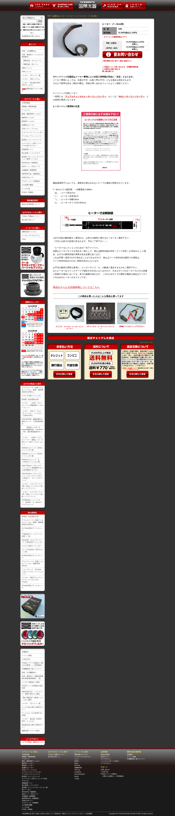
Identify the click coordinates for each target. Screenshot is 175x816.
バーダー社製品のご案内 (31, 682)
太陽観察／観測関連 (29, 170)
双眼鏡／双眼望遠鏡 (29, 106)
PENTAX (77, 765)
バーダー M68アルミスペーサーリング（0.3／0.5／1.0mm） (32, 580)
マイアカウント (106, 759)
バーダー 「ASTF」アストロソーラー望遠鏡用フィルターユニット (32, 405)
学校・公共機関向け (29, 51)
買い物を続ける (108, 71)
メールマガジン (106, 763)
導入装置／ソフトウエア (31, 153)
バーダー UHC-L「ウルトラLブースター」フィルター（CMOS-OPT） (32, 413)
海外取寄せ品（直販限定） (31, 174)
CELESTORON (79, 774)
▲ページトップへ (146, 342)
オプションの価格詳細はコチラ (115, 37)
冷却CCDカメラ (28, 177)
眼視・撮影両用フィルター (31, 114)
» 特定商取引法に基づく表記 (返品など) (116, 61)
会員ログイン (105, 756)
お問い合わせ (105, 769)
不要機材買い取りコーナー (31, 669)
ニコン (76, 759)
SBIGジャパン (27, 68)
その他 (76, 778)
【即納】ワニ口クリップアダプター (131, 326)
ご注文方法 (26, 659)
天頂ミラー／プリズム (30, 129)
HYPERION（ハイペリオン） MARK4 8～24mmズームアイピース (32, 502)
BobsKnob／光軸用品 (30, 163)
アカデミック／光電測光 (31, 181)
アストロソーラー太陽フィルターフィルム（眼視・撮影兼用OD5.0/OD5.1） (32, 390)
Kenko (76, 776)
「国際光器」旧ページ (30, 64)
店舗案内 (25, 652)
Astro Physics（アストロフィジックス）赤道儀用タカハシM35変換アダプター (32, 468)
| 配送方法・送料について (62, 813)
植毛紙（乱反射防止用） (31, 399)
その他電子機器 (27, 185)
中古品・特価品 (27, 192)
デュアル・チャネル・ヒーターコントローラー (70, 328)
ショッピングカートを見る (110, 761)
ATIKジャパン (27, 72)
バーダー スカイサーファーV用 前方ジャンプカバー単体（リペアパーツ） (32, 486)
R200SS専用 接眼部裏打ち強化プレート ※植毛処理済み (32, 421)
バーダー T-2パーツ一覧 (31, 75)
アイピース (26, 110)
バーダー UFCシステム (31, 79)
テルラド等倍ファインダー (31, 396)
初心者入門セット (28, 220)
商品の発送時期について (31, 204)
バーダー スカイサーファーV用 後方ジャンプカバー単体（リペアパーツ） (32, 494)
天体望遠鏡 (26, 103)
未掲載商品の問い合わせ (31, 36)
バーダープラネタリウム (31, 235)
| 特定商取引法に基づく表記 (31, 813)
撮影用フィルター (28, 118)
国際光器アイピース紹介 (31, 731)
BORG (76, 761)
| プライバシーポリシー (78, 813)
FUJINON (77, 772)
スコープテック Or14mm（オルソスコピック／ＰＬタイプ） (32, 571)
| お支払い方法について (47, 813)
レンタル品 (26, 189)
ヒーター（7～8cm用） (89, 16)
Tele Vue (77, 770)
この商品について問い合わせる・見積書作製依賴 (120, 67)
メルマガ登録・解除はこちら (32, 742)
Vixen (24, 239)
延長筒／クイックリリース (31, 140)
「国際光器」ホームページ (31, 61)
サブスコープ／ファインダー (32, 132)
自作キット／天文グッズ (31, 166)
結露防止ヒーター (28, 125)
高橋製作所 (78, 767)
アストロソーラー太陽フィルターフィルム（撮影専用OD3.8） (32, 563)
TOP (49, 16)
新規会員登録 (105, 754)
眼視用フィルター (28, 121)
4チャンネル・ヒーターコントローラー (100, 327)
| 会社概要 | (89, 813)
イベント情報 (27, 655)
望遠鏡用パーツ (27, 149)
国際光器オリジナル (29, 232)
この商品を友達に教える (111, 69)
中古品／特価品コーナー (31, 216)
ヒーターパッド (73, 16)
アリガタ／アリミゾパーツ (31, 136)
